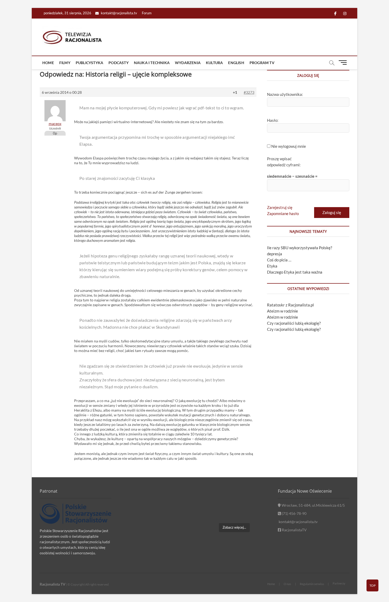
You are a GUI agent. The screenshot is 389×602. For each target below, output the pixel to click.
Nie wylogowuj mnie (288, 146)
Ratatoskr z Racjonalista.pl (290, 304)
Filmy (64, 62)
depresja (274, 253)
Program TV (262, 62)
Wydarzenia (188, 62)
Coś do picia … (279, 259)
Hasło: (272, 120)
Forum (147, 13)
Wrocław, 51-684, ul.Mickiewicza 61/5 (313, 505)
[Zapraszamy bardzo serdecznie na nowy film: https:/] (234, 512)
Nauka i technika (152, 62)
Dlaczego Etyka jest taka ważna (294, 272)
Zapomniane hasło (283, 213)
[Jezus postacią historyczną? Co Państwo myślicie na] (259, 512)
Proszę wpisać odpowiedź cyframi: (284, 161)
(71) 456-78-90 (293, 513)
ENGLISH (236, 62)
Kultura (214, 62)
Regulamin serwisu (312, 584)
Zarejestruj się (279, 207)
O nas (287, 584)
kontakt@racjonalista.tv (118, 13)
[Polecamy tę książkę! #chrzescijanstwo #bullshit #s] (209, 512)
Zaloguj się (331, 212)
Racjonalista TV (52, 584)
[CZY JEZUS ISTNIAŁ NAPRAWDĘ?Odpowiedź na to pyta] (259, 497)
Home (48, 62)
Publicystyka (89, 62)
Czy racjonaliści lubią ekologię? (294, 323)
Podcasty (118, 62)
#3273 (249, 92)
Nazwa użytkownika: (285, 94)
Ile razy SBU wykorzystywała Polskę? (299, 247)
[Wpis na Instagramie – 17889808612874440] (234, 497)
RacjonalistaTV (294, 530)
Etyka (272, 266)
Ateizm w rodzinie (282, 311)
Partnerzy (339, 583)
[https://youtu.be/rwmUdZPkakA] (209, 497)
